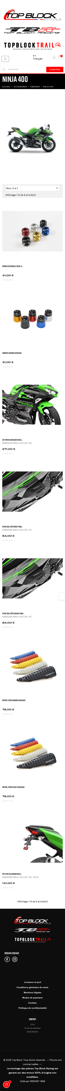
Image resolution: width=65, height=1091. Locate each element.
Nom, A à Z (32, 188)
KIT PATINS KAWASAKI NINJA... (12, 439)
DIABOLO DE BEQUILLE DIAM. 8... (12, 266)
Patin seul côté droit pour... (12, 526)
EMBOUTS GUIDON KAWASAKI (12, 353)
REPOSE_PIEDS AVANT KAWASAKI (13, 787)
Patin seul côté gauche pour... (13, 613)
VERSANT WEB (37, 1081)
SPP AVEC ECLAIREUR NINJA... (12, 874)
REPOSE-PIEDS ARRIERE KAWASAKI (13, 700)
